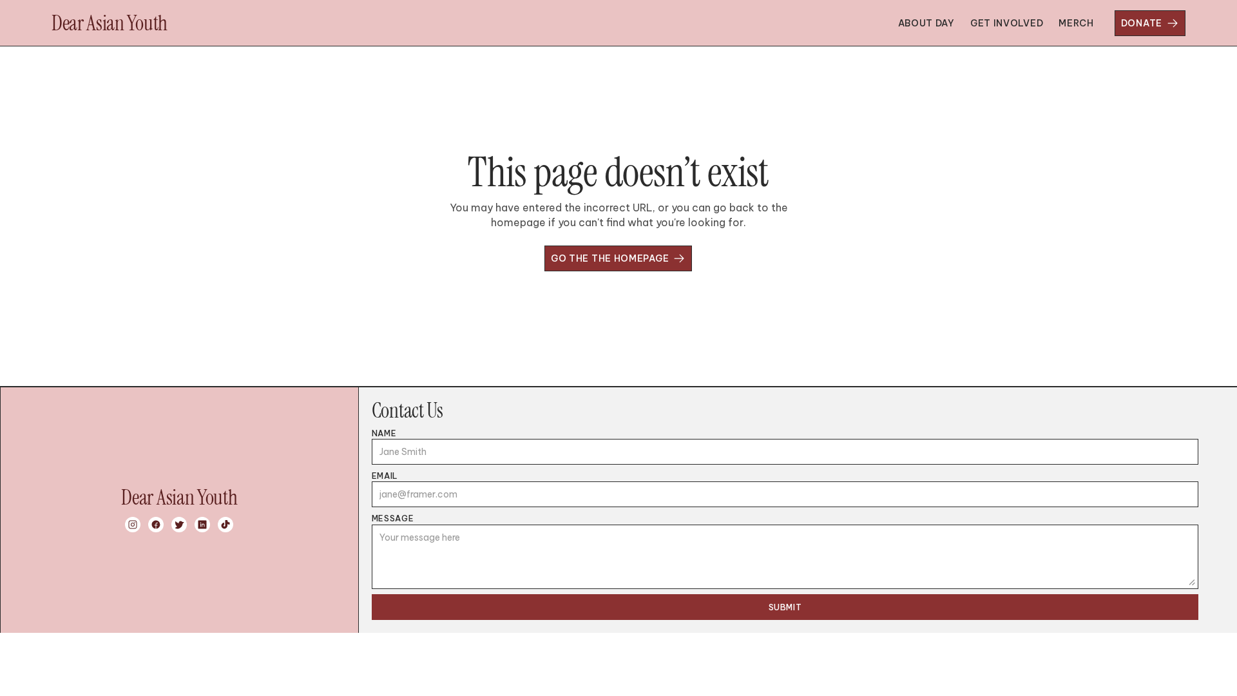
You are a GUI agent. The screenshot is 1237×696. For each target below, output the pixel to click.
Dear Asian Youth (110, 23)
